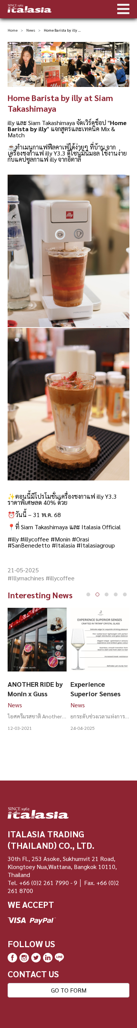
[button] (88, 594)
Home (13, 29)
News (30, 29)
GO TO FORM (68, 990)
